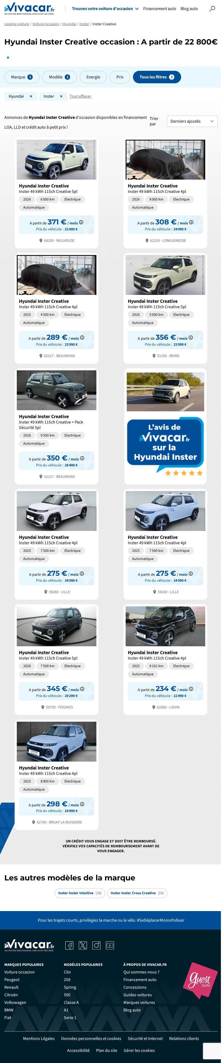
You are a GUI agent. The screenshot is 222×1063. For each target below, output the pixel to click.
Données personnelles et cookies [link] (91, 1039)
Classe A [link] (71, 1002)
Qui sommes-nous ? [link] (141, 972)
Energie (93, 77)
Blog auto (189, 9)
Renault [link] (11, 987)
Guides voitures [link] (137, 995)
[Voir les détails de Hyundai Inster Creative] (57, 192)
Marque (18, 77)
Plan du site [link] (106, 1051)
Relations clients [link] (184, 1039)
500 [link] (67, 995)
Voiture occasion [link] (19, 972)
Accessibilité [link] (78, 1051)
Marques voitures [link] (139, 1002)
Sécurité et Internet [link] (145, 1039)
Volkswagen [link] (15, 1002)
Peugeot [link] (11, 980)
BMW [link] (9, 1010)
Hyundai (16, 96)
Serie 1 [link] (70, 1018)
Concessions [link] (134, 987)
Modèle (56, 77)
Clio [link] (67, 972)
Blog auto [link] (132, 1010)
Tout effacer (80, 96)
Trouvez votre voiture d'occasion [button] (102, 9)
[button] (212, 8)
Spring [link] (70, 987)
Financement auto (159, 9)
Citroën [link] (11, 995)
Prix (119, 77)
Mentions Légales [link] (39, 1039)
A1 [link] (66, 1010)
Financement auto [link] (139, 980)
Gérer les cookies (139, 1051)
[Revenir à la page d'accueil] (29, 8)
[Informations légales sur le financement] (81, 222)
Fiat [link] (7, 1018)
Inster (49, 96)
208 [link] (67, 980)
